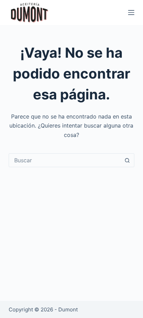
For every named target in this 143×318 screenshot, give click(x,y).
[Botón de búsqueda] (127, 160)
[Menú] (131, 12)
